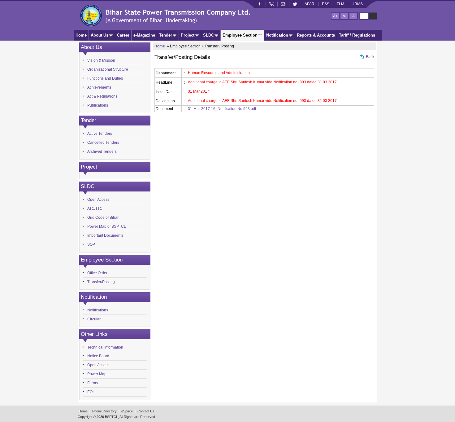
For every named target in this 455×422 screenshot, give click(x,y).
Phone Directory (104, 411)
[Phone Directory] (271, 4)
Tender (165, 35)
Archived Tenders (102, 151)
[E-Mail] (283, 4)
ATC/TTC (94, 208)
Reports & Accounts (316, 35)
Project (187, 35)
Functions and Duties (105, 78)
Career (123, 35)
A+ (335, 16)
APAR (309, 4)
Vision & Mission (101, 60)
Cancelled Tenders (103, 142)
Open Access (98, 199)
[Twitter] (295, 4)
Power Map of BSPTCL (106, 226)
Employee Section (240, 35)
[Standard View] (363, 16)
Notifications (97, 310)
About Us (99, 35)
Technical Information (105, 347)
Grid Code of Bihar (103, 217)
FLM (340, 4)
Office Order (97, 273)
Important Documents (105, 235)
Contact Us (145, 411)
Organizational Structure (107, 69)
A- (344, 16)
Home (81, 35)
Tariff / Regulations (357, 35)
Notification (277, 35)
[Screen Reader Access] (260, 4)
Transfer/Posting (101, 282)
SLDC (208, 35)
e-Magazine (144, 35)
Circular (94, 319)
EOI (90, 392)
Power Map (96, 374)
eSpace (127, 411)
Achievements (99, 87)
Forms (92, 383)
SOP (91, 244)
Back (370, 57)
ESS (325, 4)
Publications (97, 105)
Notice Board (98, 356)
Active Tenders (99, 133)
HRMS (357, 4)
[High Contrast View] (372, 16)
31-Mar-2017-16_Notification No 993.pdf (222, 109)
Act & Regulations (102, 96)
